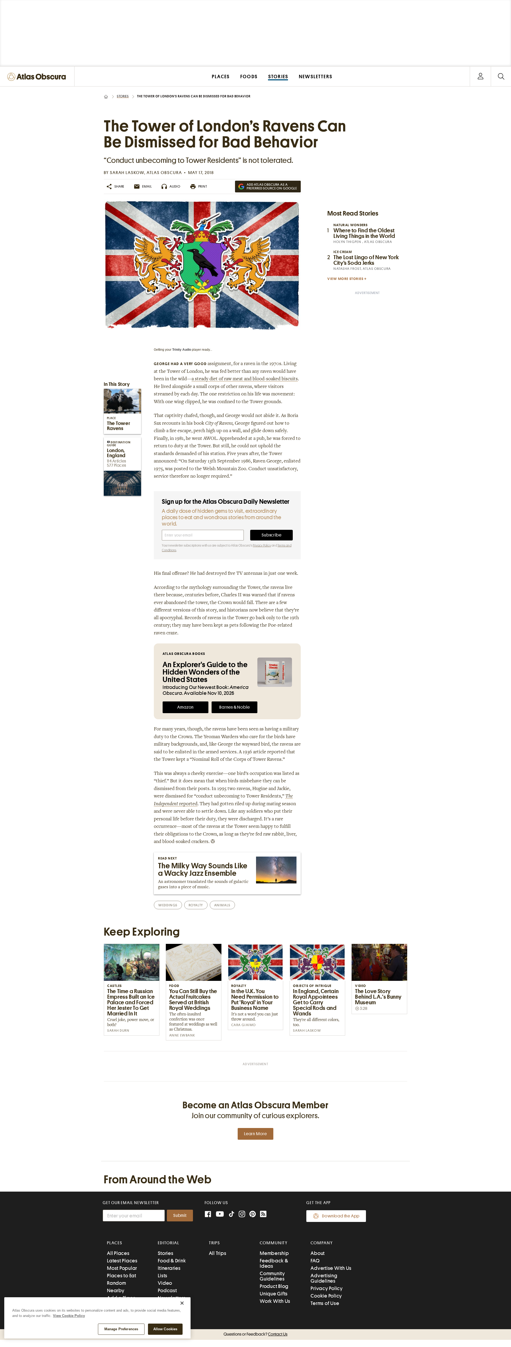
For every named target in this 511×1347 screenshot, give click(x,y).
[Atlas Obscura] (37, 77)
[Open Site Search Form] (501, 76)
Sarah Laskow (127, 173)
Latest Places (122, 1260)
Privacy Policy (262, 545)
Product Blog (274, 1286)
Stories (123, 96)
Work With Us (275, 1301)
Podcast (167, 1290)
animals (222, 905)
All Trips (217, 1253)
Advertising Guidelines (324, 1278)
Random (116, 1283)
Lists (162, 1275)
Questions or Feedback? (255, 1334)
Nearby (116, 1290)
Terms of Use (325, 1303)
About (318, 1253)
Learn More (255, 1134)
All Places (118, 1253)
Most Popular (122, 1268)
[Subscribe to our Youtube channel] (219, 1215)
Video (165, 1283)
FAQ (315, 1260)
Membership (274, 1253)
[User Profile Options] (480, 76)
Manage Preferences (121, 1329)
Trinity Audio (181, 350)
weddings (167, 905)
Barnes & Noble (234, 707)
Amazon (185, 707)
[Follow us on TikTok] (231, 1215)
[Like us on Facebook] (208, 1215)
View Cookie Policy (69, 1316)
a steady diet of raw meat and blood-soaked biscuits (245, 379)
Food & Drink (172, 1260)
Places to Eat (121, 1275)
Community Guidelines (272, 1276)
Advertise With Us (331, 1268)
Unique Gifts (274, 1293)
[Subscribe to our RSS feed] (263, 1215)
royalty (196, 905)
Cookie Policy (326, 1295)
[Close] (182, 1303)
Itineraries (169, 1268)
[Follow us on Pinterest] (252, 1215)
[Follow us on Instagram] (242, 1215)
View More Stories (345, 278)
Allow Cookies (165, 1329)
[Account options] (480, 76)
